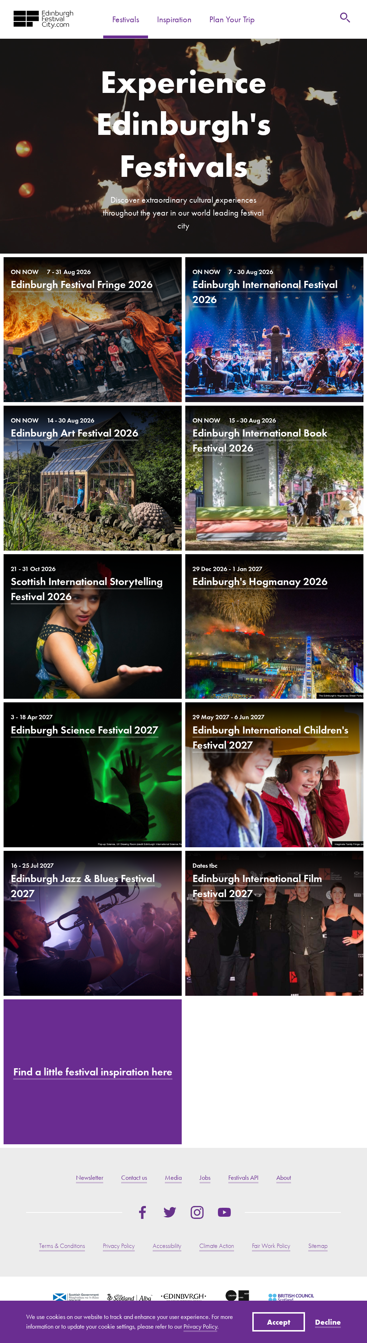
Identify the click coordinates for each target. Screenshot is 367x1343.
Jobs (205, 1178)
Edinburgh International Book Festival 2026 (274, 478)
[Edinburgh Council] (183, 1298)
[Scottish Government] (75, 1298)
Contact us (134, 1178)
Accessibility (167, 1246)
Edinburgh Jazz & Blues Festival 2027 (93, 923)
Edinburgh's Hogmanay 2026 (274, 626)
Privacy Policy (200, 1326)
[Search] (345, 18)
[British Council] (291, 1298)
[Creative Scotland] (237, 1298)
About (283, 1178)
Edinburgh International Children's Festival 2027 (274, 774)
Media (173, 1178)
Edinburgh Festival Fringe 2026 (93, 329)
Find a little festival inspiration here (93, 1071)
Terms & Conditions (62, 1246)
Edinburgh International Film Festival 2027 (274, 923)
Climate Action (216, 1246)
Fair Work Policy (271, 1246)
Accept (278, 1321)
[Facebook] (142, 1212)
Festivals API (243, 1178)
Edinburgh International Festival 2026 (274, 329)
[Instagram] (197, 1212)
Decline (328, 1321)
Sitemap (318, 1246)
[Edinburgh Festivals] (43, 19)
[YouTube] (224, 1212)
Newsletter (89, 1178)
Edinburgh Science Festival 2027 (93, 774)
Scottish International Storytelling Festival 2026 (93, 626)
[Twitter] (170, 1212)
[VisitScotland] (129, 1298)
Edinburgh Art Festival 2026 (93, 478)
